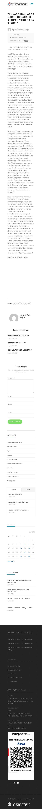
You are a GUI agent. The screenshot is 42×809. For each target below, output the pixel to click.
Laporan (9, 455)
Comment (11, 378)
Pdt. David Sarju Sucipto (21, 30)
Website (10, 412)
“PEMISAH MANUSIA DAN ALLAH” (19, 336)
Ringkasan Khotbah (19, 38)
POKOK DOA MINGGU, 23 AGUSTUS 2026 (18, 598)
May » (12, 561)
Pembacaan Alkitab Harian (14, 463)
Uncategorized (11, 481)
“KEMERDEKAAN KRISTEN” (17, 343)
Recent (28, 489)
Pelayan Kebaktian (12, 459)
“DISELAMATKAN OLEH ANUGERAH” (20, 350)
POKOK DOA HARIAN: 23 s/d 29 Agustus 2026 (19, 608)
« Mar (8, 561)
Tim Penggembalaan (15, 677)
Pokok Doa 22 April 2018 (15, 494)
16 (29, 548)
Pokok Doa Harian (12, 472)
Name (10, 396)
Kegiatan (9, 451)
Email (10, 404)
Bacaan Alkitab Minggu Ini (14, 442)
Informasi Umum (12, 446)
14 (21, 548)
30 (29, 556)
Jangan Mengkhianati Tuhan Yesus (18, 502)
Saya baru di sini (14, 666)
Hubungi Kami (12, 681)
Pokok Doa (10, 468)
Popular (14, 489)
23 (29, 552)
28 (21, 556)
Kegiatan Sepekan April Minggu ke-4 (18, 510)
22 (25, 552)
